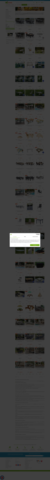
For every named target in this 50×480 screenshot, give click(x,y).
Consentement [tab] (15, 236)
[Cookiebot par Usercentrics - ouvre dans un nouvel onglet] (37, 234)
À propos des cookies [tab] (35, 236)
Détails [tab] (25, 236)
